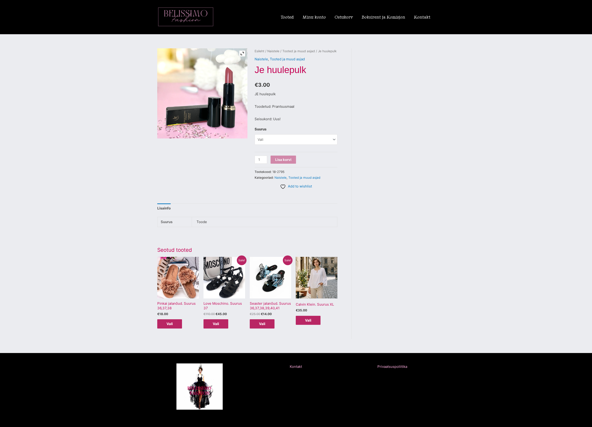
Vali (169, 324)
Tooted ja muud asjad (298, 51)
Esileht (259, 51)
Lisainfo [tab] (164, 208)
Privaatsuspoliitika (392, 366)
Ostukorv (344, 17)
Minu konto (314, 17)
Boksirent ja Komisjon (383, 17)
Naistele (273, 51)
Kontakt (422, 17)
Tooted (287, 17)
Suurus (260, 129)
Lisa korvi (283, 159)
